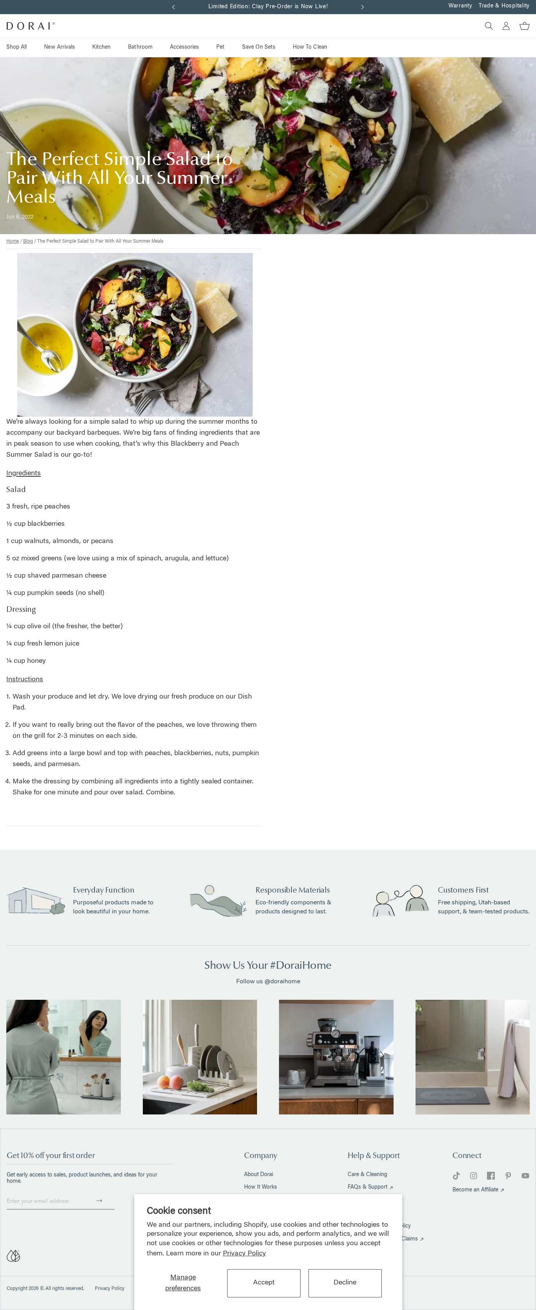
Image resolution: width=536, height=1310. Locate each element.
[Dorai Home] (30, 26)
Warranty (460, 6)
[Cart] (521, 26)
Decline (345, 1282)
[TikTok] (456, 1176)
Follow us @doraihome (268, 982)
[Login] (503, 26)
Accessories (184, 47)
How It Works (260, 1187)
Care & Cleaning (367, 1175)
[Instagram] (474, 1176)
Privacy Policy (244, 1253)
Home (12, 241)
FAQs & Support (367, 1187)
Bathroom (140, 47)
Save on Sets (259, 47)
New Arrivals (59, 47)
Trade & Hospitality (504, 6)
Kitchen (101, 47)
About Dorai (258, 1175)
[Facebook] (491, 1176)
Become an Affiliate (475, 1190)
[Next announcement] (362, 7)
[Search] (486, 26)
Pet (220, 47)
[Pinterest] (508, 1176)
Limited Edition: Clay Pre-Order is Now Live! (268, 7)
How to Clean (310, 47)
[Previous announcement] (173, 7)
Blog (28, 241)
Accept (264, 1282)
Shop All (16, 47)
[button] (99, 1200)
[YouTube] (525, 1176)
